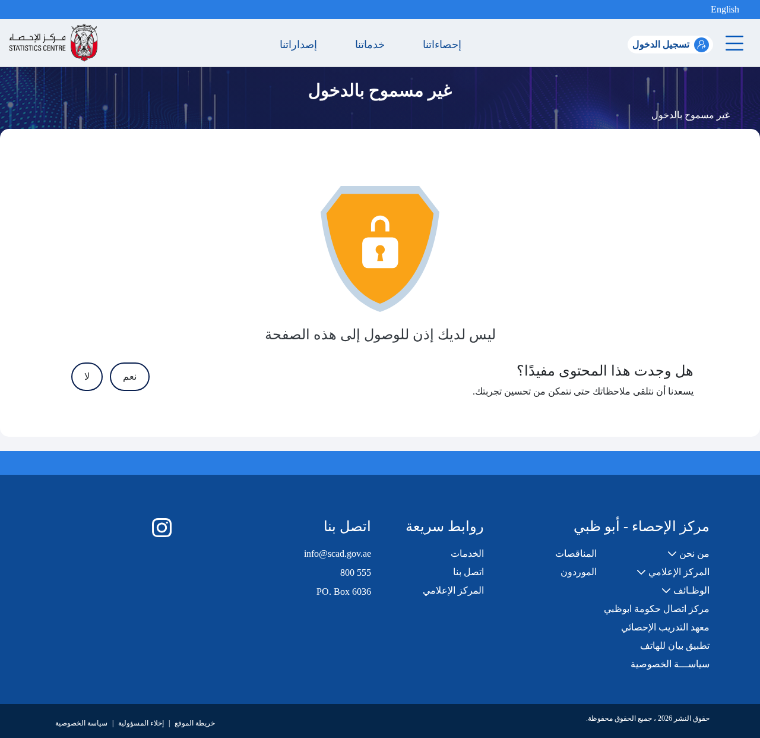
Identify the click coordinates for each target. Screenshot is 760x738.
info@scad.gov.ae (337, 553)
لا (87, 376)
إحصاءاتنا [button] (445, 45)
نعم (130, 376)
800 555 (355, 572)
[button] (701, 9)
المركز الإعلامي (453, 590)
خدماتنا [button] (373, 45)
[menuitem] (688, 554)
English (725, 9)
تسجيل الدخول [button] (660, 44)
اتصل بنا (468, 572)
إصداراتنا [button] (301, 45)
